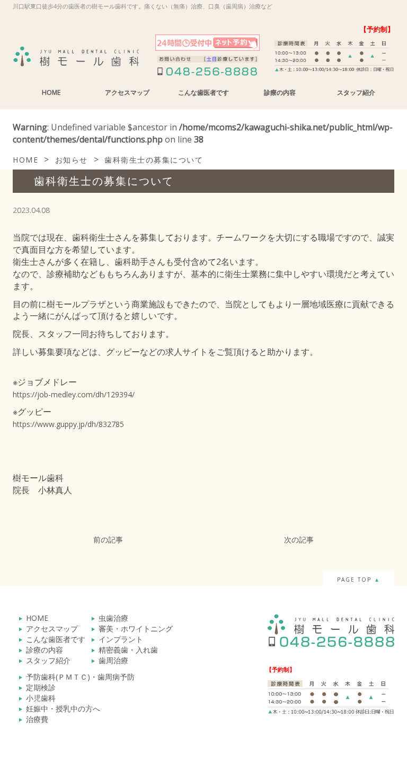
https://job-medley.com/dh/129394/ (74, 394)
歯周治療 (113, 660)
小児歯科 (41, 698)
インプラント (121, 639)
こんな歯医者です (203, 92)
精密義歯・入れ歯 (128, 650)
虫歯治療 (113, 618)
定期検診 (41, 687)
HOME (51, 92)
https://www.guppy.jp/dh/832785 (68, 424)
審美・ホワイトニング (136, 629)
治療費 (37, 719)
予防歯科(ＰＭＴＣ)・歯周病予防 (80, 677)
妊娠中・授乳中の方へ (63, 708)
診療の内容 (280, 92)
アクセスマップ (127, 92)
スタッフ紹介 (356, 92)
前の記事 (108, 540)
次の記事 (299, 540)
